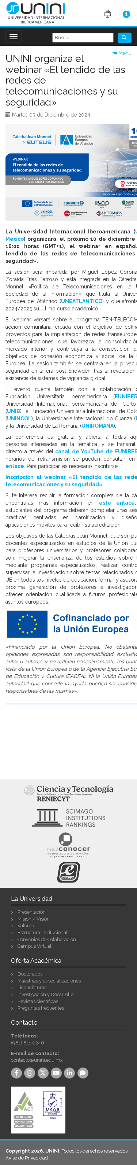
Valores (26, 925)
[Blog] (84, 1074)
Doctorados (30, 974)
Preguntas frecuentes (41, 1008)
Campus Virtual (35, 946)
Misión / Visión (34, 919)
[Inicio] (35, 12)
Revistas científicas (38, 1001)
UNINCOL (19, 418)
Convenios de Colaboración (47, 939)
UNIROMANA (97, 426)
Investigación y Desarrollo (45, 994)
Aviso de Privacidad (26, 1158)
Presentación (32, 912)
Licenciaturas (32, 987)
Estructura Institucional (43, 932)
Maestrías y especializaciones (49, 981)
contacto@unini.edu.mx (37, 1060)
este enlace (117, 503)
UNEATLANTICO (81, 301)
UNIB (13, 411)
